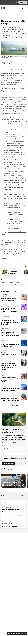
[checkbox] (2, 458)
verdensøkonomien (9, 217)
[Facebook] (12, 69)
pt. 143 (3, 80)
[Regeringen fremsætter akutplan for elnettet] (14, 297)
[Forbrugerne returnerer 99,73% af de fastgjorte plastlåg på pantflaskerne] (14, 308)
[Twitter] (18, 69)
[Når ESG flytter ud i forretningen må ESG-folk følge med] (14, 320)
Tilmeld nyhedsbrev (8, 463)
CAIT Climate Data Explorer (18, 99)
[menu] (26, 8)
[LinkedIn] (15, 69)
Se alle (22, 495)
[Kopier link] (24, 69)
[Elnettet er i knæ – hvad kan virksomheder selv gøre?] (14, 387)
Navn (3, 445)
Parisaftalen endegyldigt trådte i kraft (14, 73)
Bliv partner (22, 2)
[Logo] (3, 8)
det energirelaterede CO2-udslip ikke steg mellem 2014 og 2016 (14, 212)
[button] (26, 267)
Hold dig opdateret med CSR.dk (16, 633)
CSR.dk (10, 63)
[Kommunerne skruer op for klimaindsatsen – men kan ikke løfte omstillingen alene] (14, 332)
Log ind (15, 2)
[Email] (21, 69)
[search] (22, 8)
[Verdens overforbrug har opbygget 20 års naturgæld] (14, 397)
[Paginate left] (2, 481)
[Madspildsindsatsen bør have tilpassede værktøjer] (14, 353)
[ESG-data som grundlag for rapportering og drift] (11, 272)
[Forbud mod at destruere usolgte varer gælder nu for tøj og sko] (14, 377)
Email (3, 451)
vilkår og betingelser (12, 458)
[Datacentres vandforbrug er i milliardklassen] (14, 343)
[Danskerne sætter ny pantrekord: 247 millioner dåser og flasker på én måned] (14, 364)
